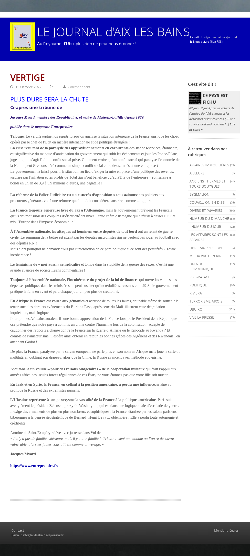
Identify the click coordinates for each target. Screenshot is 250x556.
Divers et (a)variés (212, 210)
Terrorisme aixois (212, 301)
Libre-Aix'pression (212, 247)
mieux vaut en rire (212, 255)
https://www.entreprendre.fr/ (34, 466)
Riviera (212, 293)
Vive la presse (212, 317)
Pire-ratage (212, 277)
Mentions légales (226, 530)
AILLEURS (212, 173)
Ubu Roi (212, 309)
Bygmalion (212, 194)
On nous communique (212, 266)
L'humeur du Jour (212, 226)
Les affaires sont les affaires (212, 237)
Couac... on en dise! (212, 202)
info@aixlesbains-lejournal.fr (220, 37)
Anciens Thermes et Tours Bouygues (212, 184)
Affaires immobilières (212, 165)
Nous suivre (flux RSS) (207, 42)
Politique (212, 285)
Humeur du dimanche (212, 218)
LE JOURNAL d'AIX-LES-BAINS (113, 31)
